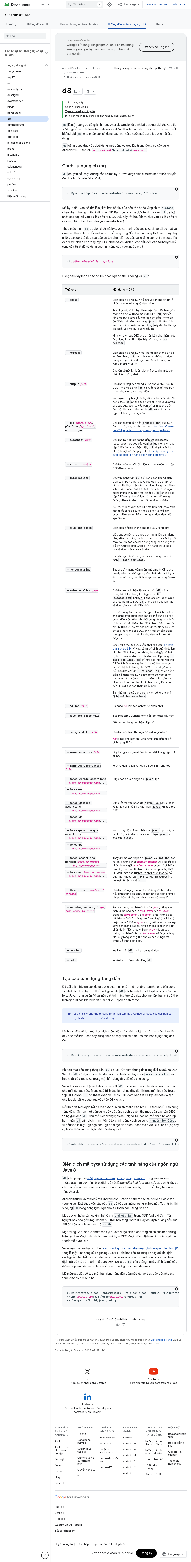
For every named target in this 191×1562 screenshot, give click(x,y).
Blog (57, 1477)
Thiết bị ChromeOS (107, 1451)
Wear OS (105, 1443)
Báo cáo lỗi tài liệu (176, 1444)
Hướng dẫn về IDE (38, 24)
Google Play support (175, 1453)
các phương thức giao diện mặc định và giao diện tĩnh (138, 1248)
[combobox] (84, 4)
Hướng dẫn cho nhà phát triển (154, 1452)
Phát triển (94, 68)
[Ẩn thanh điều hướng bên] (45, 1555)
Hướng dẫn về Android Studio (154, 1443)
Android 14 (129, 1455)
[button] (22, 53)
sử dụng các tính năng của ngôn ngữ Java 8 (116, 1178)
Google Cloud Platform (68, 1524)
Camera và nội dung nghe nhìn (86, 1460)
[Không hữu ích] (176, 68)
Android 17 (129, 1437)
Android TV (106, 1467)
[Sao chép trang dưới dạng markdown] (87, 91)
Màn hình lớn (107, 1437)
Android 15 (129, 1449)
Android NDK (153, 1474)
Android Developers (73, 68)
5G (79, 1475)
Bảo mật (59, 1459)
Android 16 (129, 1443)
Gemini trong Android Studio (79, 24)
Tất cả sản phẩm (65, 1530)
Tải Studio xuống (151, 1466)
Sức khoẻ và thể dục (84, 1450)
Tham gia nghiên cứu (174, 1462)
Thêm (42, 4)
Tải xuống (10, 24)
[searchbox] (25, 36)
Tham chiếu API (154, 1459)
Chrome (59, 1512)
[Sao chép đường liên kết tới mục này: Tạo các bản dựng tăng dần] (124, 979)
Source (59, 1465)
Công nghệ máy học (84, 1441)
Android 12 (129, 1467)
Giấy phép (82, 1544)
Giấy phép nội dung (161, 1339)
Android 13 (129, 1461)
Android (59, 1441)
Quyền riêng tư (86, 1469)
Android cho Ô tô (109, 1460)
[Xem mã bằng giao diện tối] (176, 189)
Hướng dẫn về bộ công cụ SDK (127, 24)
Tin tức (58, 1471)
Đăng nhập (180, 4)
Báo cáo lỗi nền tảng (177, 1435)
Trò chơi (82, 1433)
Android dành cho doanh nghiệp (63, 1450)
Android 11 (129, 1473)
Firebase (60, 1518)
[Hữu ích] (170, 68)
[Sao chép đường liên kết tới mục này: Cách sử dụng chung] (109, 166)
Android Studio (157, 4)
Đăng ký (146, 1553)
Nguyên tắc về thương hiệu (109, 1544)
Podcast (59, 1483)
